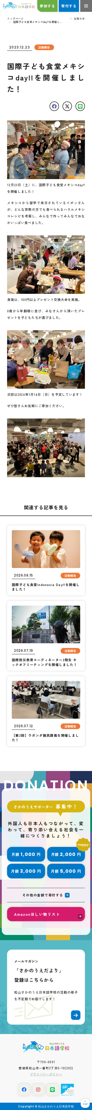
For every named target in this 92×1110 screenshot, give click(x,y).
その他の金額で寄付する (42, 895)
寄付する (69, 5)
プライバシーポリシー (46, 1074)
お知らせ (79, 18)
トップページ (15, 18)
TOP (85, 1104)
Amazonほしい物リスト (37, 914)
